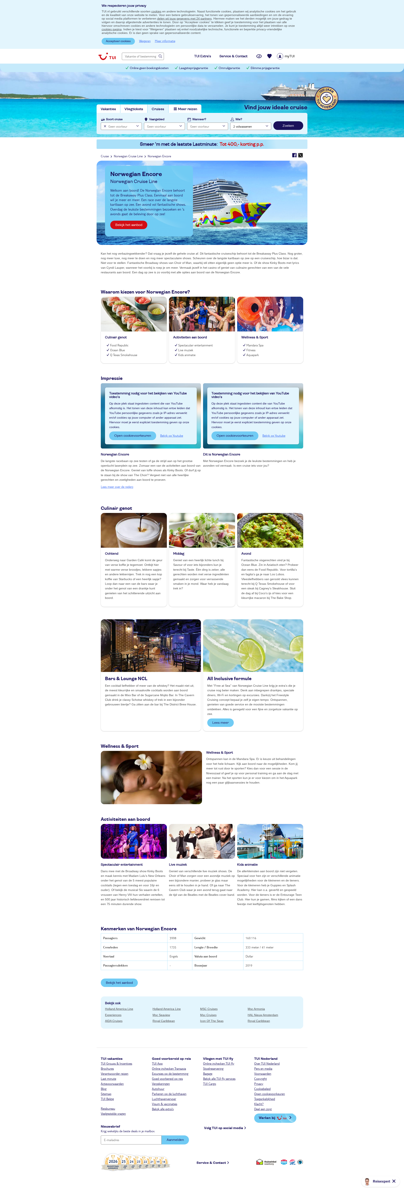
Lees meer (220, 722)
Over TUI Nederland (267, 1063)
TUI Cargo (209, 1084)
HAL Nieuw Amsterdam (263, 1015)
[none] (104, 126)
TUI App (157, 1063)
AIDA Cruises (113, 1021)
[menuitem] (291, 56)
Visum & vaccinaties (164, 1104)
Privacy (258, 1084)
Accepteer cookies (118, 41)
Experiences (113, 1015)
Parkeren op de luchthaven (169, 1094)
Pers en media (263, 1068)
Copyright (260, 1078)
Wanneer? (199, 119)
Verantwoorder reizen (114, 1073)
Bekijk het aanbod (128, 225)
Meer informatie (165, 41)
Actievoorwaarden (112, 1084)
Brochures (107, 1068)
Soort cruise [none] (114, 119)
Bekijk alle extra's (163, 1109)
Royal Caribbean (164, 1021)
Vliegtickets (134, 109)
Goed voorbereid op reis (167, 1078)
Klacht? (259, 1104)
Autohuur (158, 1089)
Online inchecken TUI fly (218, 1063)
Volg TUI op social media (223, 1128)
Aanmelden (175, 1140)
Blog (103, 1089)
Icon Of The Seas (211, 1021)
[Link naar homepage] (107, 56)
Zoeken (288, 125)
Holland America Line (119, 1009)
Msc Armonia (256, 1009)
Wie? (238, 119)
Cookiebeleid (262, 1089)
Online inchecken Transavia (169, 1068)
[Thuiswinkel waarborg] (267, 1162)
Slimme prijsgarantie (265, 68)
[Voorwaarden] (291, 1162)
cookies (156, 11)
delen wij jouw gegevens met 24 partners (184, 18)
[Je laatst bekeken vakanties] (259, 56)
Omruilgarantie (229, 68)
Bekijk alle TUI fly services (219, 1078)
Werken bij (267, 1117)
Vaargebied (156, 119)
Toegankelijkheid (264, 1099)
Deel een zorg (263, 1109)
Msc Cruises (208, 1015)
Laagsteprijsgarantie (193, 68)
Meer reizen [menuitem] (187, 109)
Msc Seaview (161, 1015)
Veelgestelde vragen (113, 1113)
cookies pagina (112, 29)
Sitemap (106, 1094)
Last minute (108, 1078)
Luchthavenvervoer (164, 1099)
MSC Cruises (209, 1009)
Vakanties (108, 109)
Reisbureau (108, 1108)
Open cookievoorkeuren (132, 435)
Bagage (207, 1073)
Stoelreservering (213, 1068)
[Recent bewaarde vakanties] (269, 56)
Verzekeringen (161, 1084)
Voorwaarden (262, 1073)
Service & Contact (211, 1162)
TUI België (107, 1099)
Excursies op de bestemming (170, 1073)
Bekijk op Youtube (171, 435)
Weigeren (145, 41)
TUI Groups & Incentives (116, 1063)
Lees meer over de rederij (117, 487)
